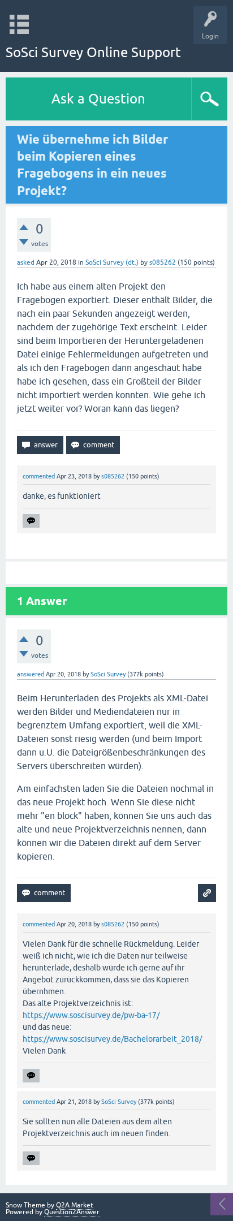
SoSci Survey (108, 674)
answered (30, 674)
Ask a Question (98, 98)
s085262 (162, 262)
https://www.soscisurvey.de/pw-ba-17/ (91, 1015)
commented (39, 476)
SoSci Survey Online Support (93, 52)
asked (25, 262)
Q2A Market (74, 1205)
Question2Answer (72, 1212)
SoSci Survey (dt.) (112, 262)
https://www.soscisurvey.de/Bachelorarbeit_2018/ (112, 1038)
